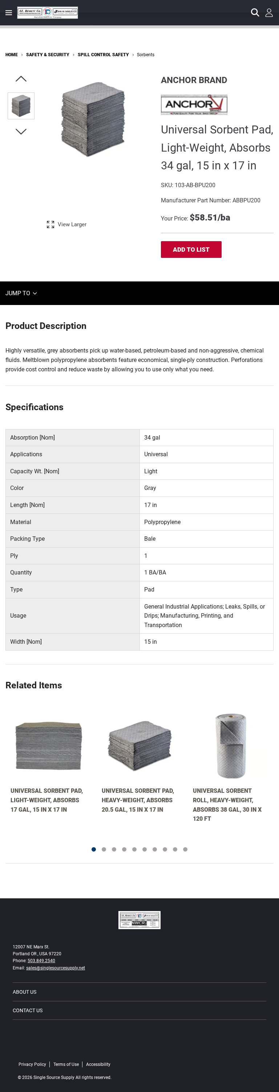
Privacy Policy (32, 1064)
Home (11, 54)
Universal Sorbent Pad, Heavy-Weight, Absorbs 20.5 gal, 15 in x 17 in (138, 800)
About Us (24, 992)
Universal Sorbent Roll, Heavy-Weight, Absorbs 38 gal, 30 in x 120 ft (227, 804)
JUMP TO (18, 293)
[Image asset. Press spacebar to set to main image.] (21, 105)
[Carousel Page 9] (175, 849)
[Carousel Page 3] (114, 849)
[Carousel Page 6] (144, 849)
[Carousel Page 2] (104, 849)
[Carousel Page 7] (155, 849)
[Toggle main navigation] (8, 12)
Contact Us (28, 1010)
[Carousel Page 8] (165, 849)
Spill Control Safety (103, 54)
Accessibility (98, 1064)
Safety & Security (47, 54)
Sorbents (145, 54)
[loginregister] (269, 12)
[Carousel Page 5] (134, 849)
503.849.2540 (41, 960)
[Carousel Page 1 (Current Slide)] (94, 849)
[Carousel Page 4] (124, 849)
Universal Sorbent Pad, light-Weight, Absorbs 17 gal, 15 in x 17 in (47, 800)
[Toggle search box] (255, 13)
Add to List (191, 249)
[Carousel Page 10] (185, 849)
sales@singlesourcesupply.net (55, 968)
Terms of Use (66, 1064)
